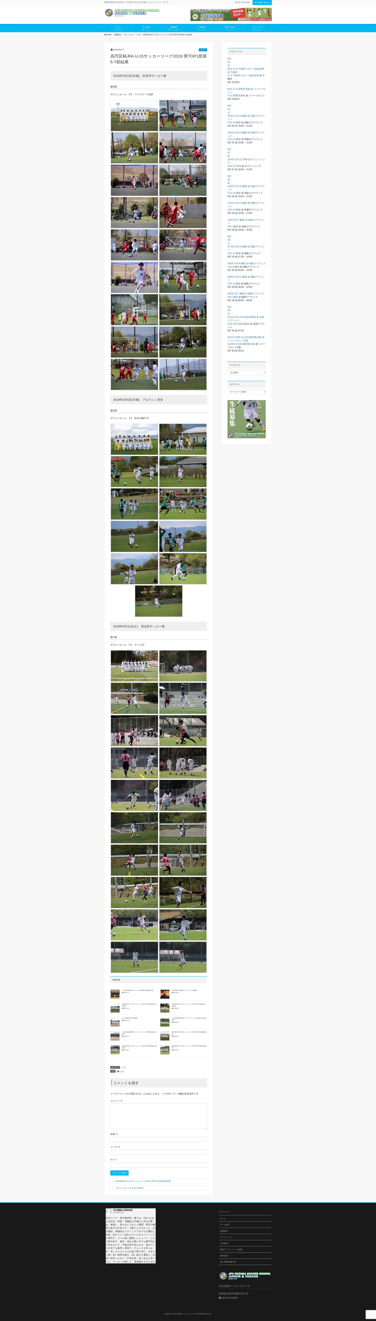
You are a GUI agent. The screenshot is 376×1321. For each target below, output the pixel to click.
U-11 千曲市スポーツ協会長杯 (243, 75)
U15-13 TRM (234, 166)
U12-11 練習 (234, 283)
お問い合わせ (263, 2)
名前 (114, 1134)
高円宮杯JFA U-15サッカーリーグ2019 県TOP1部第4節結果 (143, 1181)
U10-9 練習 (233, 267)
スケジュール (226, 1237)
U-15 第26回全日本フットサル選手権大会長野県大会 (137, 990)
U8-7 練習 (233, 297)
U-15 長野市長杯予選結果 (129, 1018)
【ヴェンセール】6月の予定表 (129, 1188)
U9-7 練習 (233, 226)
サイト (113, 1159)
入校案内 (224, 1243)
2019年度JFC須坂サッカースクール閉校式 (184, 990)
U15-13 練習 (234, 139)
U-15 (203, 50)
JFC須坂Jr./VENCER (122, 1210)
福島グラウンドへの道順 (231, 1249)
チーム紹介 (225, 1224)
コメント (116, 1100)
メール (115, 1147)
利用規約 (224, 1255)
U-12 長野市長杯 (236, 95)
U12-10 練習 (234, 122)
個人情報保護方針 (228, 1262)
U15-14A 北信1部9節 (238, 324)
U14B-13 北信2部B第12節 (241, 344)
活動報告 (224, 1231)
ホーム (223, 1218)
